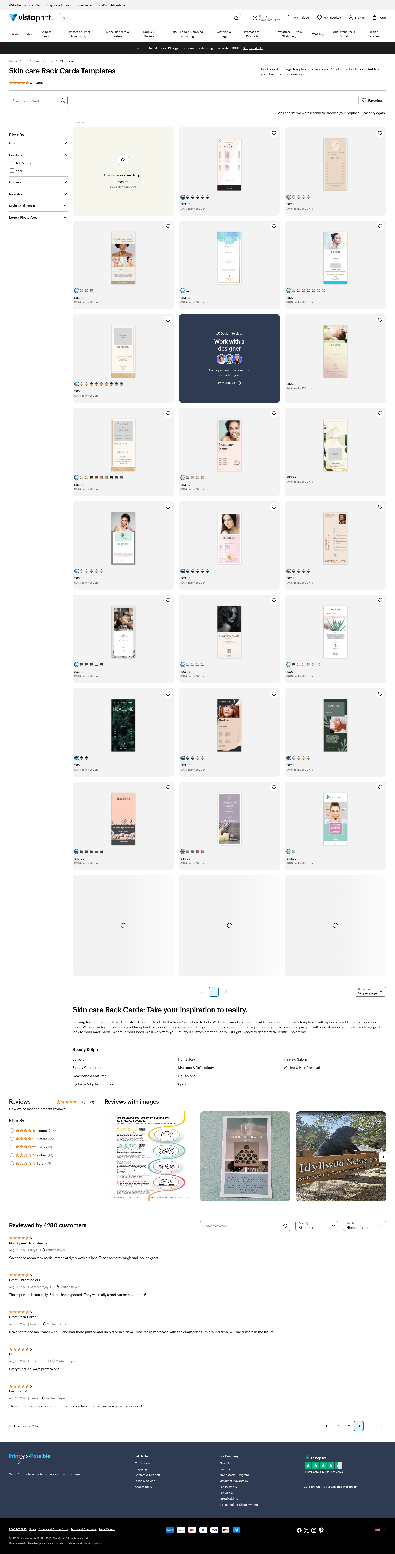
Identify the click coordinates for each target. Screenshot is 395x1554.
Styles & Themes (22, 206)
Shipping (141, 1469)
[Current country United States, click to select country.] (380, 1529)
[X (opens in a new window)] (306, 1531)
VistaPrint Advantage (110, 5)
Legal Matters (107, 1529)
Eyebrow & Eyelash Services (94, 1084)
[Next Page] (226, 992)
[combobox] (147, 18)
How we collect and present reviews (37, 1109)
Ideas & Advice (145, 1480)
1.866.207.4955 (18, 1529)
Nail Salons (186, 1076)
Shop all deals (253, 48)
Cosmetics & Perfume (89, 1076)
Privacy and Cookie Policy (53, 1529)
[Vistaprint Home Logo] (31, 18)
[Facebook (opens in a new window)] (299, 1531)
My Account (143, 1463)
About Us (225, 1463)
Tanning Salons (296, 1059)
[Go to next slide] (383, 1157)
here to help (37, 1474)
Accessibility (143, 1486)
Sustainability (228, 1498)
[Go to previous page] (327, 1426)
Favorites (375, 100)
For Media (226, 1492)
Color (13, 143)
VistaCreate (84, 5)
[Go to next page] (381, 1426)
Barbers (79, 1059)
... (25, 61)
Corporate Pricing (58, 5)
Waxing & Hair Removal (302, 1067)
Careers (224, 1469)
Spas (182, 1084)
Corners (15, 182)
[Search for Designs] (63, 100)
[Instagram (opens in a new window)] (313, 1531)
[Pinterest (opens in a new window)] (321, 1531)
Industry (15, 194)
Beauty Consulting (87, 1067)
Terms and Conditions (83, 1529)
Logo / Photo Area (23, 217)
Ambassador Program (234, 1475)
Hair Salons (187, 1059)
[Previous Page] (201, 992)
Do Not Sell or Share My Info (238, 1504)
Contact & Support (147, 1475)
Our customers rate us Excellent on (330, 1486)
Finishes (15, 155)
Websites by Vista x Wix (25, 5)
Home (13, 61)
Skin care (66, 61)
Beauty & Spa (43, 61)
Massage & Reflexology (196, 1067)
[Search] (236, 18)
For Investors (228, 1486)
